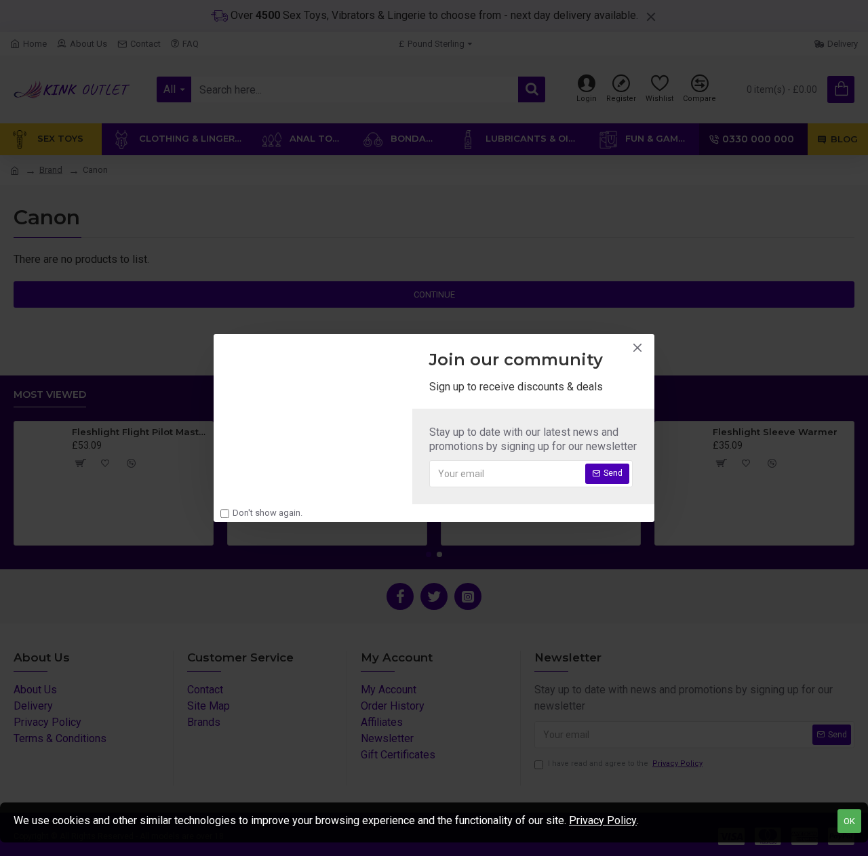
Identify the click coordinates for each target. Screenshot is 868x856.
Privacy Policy (603, 820)
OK (849, 821)
